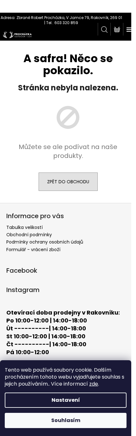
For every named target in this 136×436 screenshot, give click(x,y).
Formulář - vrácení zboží (33, 249)
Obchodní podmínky (29, 234)
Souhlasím (65, 420)
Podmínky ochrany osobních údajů (44, 242)
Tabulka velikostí (24, 227)
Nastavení (66, 400)
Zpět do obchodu (68, 182)
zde (93, 383)
